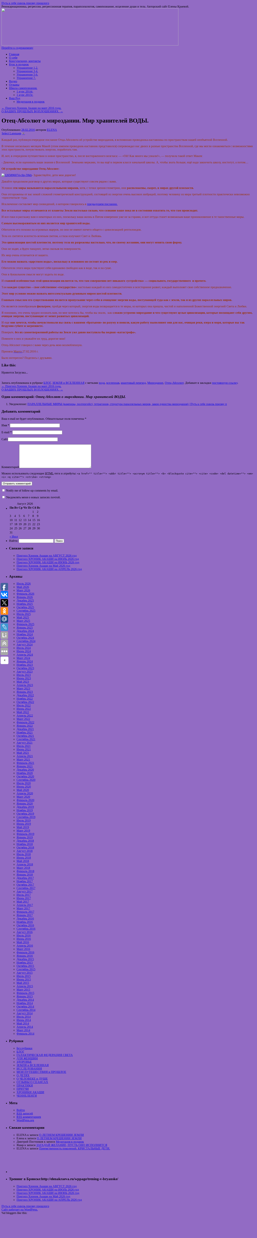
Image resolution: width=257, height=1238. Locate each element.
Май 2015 (23, 982)
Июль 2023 (24, 675)
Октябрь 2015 (25, 966)
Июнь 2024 (24, 651)
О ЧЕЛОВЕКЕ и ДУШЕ (32, 1078)
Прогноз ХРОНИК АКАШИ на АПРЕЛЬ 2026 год (49, 569)
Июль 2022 (24, 705)
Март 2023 (23, 688)
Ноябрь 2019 (25, 810)
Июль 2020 (24, 783)
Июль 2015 (24, 976)
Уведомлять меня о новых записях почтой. (33, 497)
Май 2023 (23, 681)
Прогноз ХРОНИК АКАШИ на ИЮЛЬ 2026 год (48, 559)
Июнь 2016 (24, 938)
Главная (14, 54)
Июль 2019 (24, 820)
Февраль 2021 (25, 762)
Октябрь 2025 (25, 607)
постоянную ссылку (224, 382)
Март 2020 (23, 796)
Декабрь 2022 (25, 695)
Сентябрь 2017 (26, 888)
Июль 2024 (24, 647)
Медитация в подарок (31, 101)
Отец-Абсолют (174, 382)
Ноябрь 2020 (25, 773)
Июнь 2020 (24, 786)
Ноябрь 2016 (25, 922)
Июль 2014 (24, 1016)
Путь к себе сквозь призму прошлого (25, 3)
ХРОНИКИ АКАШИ (30, 1092)
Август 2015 (25, 972)
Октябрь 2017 (25, 884)
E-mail (7, 432)
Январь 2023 (25, 691)
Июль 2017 (24, 894)
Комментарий (10, 467)
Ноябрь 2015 (25, 962)
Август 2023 (25, 671)
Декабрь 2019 (25, 806)
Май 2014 (23, 1023)
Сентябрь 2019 (26, 817)
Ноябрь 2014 (25, 1003)
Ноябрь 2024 (25, 634)
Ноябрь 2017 (25, 881)
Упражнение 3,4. (27, 71)
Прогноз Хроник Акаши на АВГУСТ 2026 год (47, 555)
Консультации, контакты (25, 61)
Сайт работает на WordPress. (20, 1209)
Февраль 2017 (25, 911)
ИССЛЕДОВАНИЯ (29, 1068)
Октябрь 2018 (25, 847)
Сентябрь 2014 (26, 1009)
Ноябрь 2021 (25, 732)
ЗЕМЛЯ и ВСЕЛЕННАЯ (68, 382)
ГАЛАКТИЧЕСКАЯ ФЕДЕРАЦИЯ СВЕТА (45, 1055)
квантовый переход (133, 382)
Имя (5, 425)
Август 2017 (25, 891)
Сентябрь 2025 (26, 610)
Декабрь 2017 (25, 878)
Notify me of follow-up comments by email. (32, 490)
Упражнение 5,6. (27, 74)
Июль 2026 (24, 583)
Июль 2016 (24, 935)
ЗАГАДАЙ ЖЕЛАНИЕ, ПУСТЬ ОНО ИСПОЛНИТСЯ (71, 1145)
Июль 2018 (24, 854)
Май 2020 (23, 790)
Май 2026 (23, 587)
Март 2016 (23, 949)
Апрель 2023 (25, 685)
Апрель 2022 (25, 715)
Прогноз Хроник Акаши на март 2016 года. (31, 108)
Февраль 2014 (25, 1033)
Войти (21, 1110)
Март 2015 (23, 989)
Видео (13, 81)
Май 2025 (23, 617)
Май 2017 (23, 901)
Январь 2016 (25, 955)
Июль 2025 (24, 614)
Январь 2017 (25, 915)
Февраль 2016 (25, 952)
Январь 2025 (25, 627)
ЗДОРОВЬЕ (24, 1061)
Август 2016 (25, 932)
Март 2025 (23, 620)
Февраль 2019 (25, 834)
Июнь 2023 (24, 678)
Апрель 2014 (25, 1026)
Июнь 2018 (24, 857)
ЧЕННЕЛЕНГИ (27, 1095)
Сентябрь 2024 (26, 641)
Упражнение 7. (26, 78)
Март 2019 (23, 830)
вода (102, 382)
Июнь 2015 (24, 979)
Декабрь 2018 (25, 840)
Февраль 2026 (25, 593)
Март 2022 (23, 719)
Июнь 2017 (24, 898)
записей (25, 1113)
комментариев (29, 1116)
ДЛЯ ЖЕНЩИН (27, 1058)
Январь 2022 (25, 725)
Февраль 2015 (25, 993)
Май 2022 (23, 712)
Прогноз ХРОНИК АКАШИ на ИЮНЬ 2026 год (48, 562)
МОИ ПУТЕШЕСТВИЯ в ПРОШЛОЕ (41, 1072)
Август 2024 (25, 644)
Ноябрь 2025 (25, 603)
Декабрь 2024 (25, 631)
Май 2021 (23, 752)
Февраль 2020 (25, 800)
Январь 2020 (25, 803)
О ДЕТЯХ (23, 1075)
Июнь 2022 (24, 708)
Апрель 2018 (25, 864)
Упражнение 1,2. (27, 67)
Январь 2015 (25, 996)
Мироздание (155, 382)
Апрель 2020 (25, 793)
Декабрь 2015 (25, 959)
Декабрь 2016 (25, 918)
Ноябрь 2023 (25, 664)
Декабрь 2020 (25, 769)
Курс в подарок (19, 64)
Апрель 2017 (25, 905)
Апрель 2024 (25, 654)
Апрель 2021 (25, 756)
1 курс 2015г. (25, 94)
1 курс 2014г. (25, 91)
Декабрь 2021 (25, 729)
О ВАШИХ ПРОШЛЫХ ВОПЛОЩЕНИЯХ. (32, 111)
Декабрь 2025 (25, 600)
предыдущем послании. (102, 204)
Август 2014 (25, 1013)
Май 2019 (23, 827)
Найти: (13, 540)
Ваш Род (14, 98)
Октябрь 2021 (25, 735)
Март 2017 (23, 908)
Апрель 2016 (25, 945)
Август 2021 (25, 742)
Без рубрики (24, 1048)
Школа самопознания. (23, 88)
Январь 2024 (25, 661)
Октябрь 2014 (25, 1006)
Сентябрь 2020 (26, 779)
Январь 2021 (25, 766)
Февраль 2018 (25, 871)
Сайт (5, 439)
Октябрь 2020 (25, 776)
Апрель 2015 (25, 986)
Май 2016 (23, 942)
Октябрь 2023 (25, 668)
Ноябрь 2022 (25, 698)
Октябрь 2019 (25, 813)
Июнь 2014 (24, 1020)
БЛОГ (47, 382)
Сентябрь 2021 (26, 739)
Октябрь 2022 (25, 702)
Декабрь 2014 (25, 999)
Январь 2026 (25, 597)
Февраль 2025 (25, 624)
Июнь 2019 (24, 823)
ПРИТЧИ (23, 1088)
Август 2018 (25, 850)
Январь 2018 (25, 874)
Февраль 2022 (25, 722)
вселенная (112, 382)
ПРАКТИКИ (25, 1085)
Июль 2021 (24, 746)
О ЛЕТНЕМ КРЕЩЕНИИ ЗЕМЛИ (61, 1134)
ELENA (52, 129)
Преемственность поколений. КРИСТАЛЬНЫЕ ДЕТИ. (74, 1148)
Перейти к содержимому (17, 47)
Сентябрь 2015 (26, 969)
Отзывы (14, 84)
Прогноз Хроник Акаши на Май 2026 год (43, 565)
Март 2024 (23, 658)
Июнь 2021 (24, 749)
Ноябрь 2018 (25, 844)
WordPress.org (25, 1120)
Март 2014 (23, 1030)
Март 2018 (23, 867)
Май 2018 (23, 861)
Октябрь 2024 (25, 637)
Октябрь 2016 (25, 925)
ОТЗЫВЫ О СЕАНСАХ (32, 1082)
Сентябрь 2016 (26, 928)
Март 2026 (23, 590)
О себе (13, 57)
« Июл (14, 536)
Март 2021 (23, 759)
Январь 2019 (25, 837)
